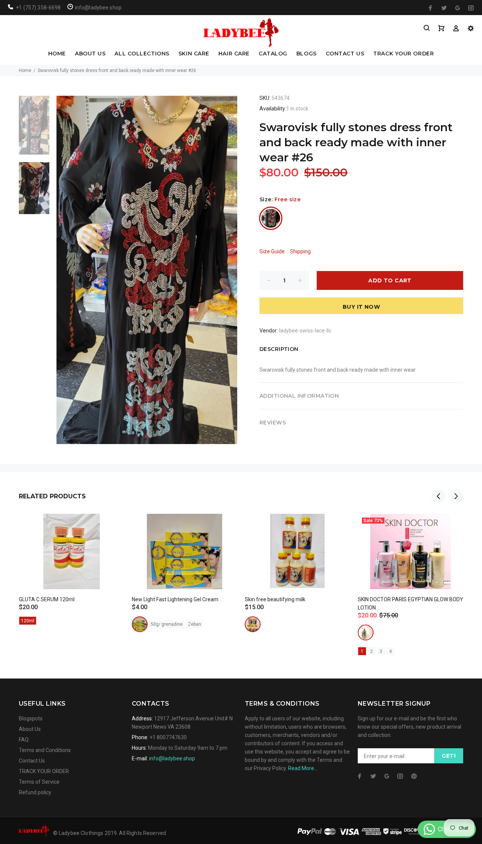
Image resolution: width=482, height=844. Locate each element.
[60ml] (252, 624)
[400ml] (365, 632)
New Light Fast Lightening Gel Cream (175, 599)
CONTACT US (345, 54)
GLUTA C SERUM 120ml (47, 599)
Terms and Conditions (45, 750)
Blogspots (31, 718)
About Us (30, 729)
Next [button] (456, 496)
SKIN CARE (193, 54)
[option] (34, 129)
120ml (27, 620)
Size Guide (272, 251)
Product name (63, 814)
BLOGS (306, 54)
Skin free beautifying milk (275, 599)
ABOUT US (90, 54)
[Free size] (270, 218)
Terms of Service (39, 782)
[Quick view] (111, 526)
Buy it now (361, 306)
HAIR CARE (234, 54)
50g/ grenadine (167, 624)
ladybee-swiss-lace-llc (305, 331)
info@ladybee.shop (172, 758)
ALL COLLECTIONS (141, 54)
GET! (449, 755)
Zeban (194, 624)
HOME (57, 54)
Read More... (302, 768)
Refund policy (35, 792)
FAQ (24, 740)
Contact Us (32, 761)
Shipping (300, 251)
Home (25, 70)
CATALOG (273, 54)
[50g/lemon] (139, 624)
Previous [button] (438, 496)
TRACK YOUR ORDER (403, 54)
